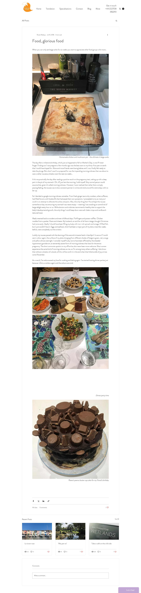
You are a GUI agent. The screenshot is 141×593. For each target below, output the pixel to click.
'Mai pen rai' (62, 543)
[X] (120, 9)
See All (117, 519)
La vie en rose (29, 543)
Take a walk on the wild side (101, 543)
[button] (116, 20)
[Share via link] (48, 501)
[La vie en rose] (37, 531)
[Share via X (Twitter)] (38, 501)
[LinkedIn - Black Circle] (123, 9)
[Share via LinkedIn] (43, 501)
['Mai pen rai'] (70, 531)
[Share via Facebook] (33, 501)
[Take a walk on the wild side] (104, 531)
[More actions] (107, 35)
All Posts (25, 20)
